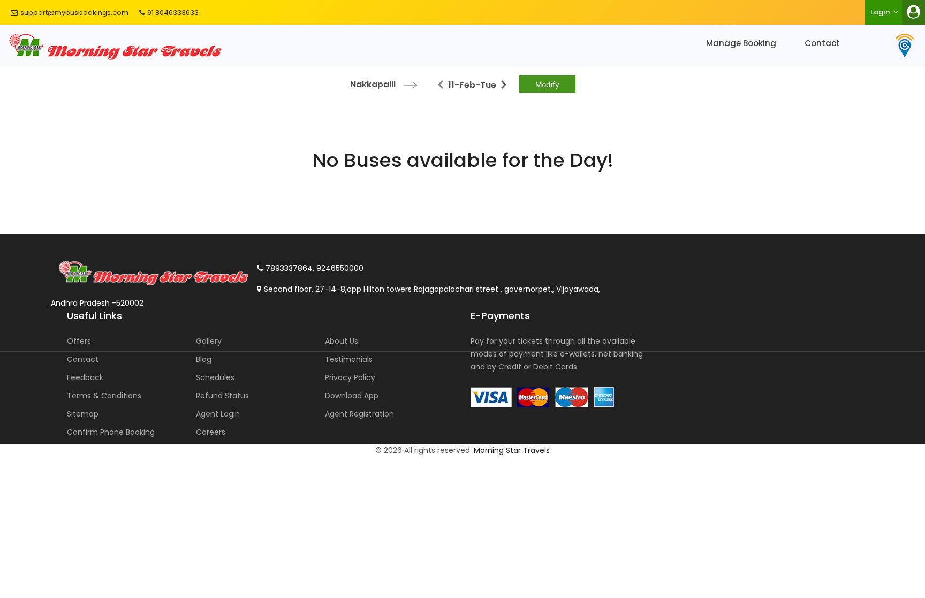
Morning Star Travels (512, 450)
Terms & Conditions (104, 395)
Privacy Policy (350, 377)
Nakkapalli (373, 84)
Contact (822, 43)
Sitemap (82, 413)
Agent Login (218, 413)
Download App (351, 395)
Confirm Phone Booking (111, 432)
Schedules (215, 377)
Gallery (209, 341)
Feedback (85, 377)
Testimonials (349, 359)
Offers (79, 341)
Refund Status (222, 395)
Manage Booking (741, 43)
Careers (210, 432)
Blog (203, 359)
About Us (341, 341)
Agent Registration (359, 413)
